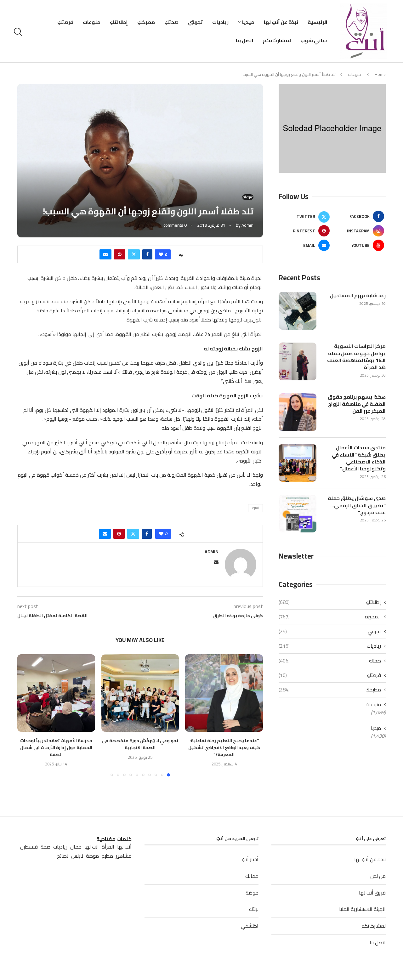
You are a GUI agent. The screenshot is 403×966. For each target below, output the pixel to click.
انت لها (91, 846)
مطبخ (107, 856)
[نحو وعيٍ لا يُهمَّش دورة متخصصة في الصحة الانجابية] (140, 693)
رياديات (220, 22)
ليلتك (253, 909)
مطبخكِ (146, 22)
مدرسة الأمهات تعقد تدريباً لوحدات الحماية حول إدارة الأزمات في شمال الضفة (56, 747)
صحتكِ (171, 22)
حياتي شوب (313, 40)
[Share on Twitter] (134, 254)
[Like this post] (161, 254)
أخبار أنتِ (250, 859)
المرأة (108, 846)
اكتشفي (249, 925)
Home (380, 74)
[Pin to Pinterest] (119, 254)
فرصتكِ (65, 22)
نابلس (77, 856)
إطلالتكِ (119, 22)
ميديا (248, 22)
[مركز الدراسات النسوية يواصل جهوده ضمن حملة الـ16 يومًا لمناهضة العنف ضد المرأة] (297, 361)
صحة (45, 846)
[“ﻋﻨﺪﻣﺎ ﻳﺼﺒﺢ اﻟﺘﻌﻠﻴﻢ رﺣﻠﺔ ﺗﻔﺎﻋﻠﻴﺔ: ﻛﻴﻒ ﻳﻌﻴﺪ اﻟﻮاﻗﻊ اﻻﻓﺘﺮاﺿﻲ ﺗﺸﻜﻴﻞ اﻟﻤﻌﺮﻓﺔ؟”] (224, 693)
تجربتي (195, 22)
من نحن (378, 876)
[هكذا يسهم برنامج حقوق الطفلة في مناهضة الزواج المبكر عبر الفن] (297, 412)
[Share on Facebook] (147, 254)
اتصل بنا (244, 40)
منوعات (91, 22)
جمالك (251, 876)
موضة (252, 892)
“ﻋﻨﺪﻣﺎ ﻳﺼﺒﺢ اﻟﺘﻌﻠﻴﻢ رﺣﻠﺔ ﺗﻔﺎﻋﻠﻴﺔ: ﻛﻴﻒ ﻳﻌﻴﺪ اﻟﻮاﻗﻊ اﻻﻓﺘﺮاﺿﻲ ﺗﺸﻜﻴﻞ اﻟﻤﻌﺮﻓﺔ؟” (224, 747)
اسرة (255, 508)
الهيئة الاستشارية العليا (362, 909)
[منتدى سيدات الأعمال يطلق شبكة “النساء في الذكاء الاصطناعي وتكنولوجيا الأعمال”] (297, 463)
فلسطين (29, 846)
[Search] (19, 31)
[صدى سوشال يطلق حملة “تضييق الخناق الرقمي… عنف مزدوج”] (297, 513)
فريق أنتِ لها (372, 892)
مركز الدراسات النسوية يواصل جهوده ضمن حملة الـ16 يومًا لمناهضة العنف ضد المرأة (356, 357)
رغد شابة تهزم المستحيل (358, 295)
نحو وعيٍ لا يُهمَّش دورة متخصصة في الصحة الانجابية (140, 744)
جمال (76, 846)
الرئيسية (317, 22)
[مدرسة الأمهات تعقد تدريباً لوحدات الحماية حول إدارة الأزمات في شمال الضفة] (56, 693)
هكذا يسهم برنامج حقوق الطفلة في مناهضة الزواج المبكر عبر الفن (357, 403)
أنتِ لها (124, 846)
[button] (25, 715)
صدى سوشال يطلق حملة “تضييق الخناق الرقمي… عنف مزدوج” (357, 505)
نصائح (62, 856)
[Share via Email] (105, 254)
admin (247, 225)
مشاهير (124, 856)
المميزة (330, 616)
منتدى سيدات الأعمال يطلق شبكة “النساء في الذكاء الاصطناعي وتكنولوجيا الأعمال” (359, 458)
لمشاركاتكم (277, 40)
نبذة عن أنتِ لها (281, 22)
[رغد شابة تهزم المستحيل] (297, 311)
